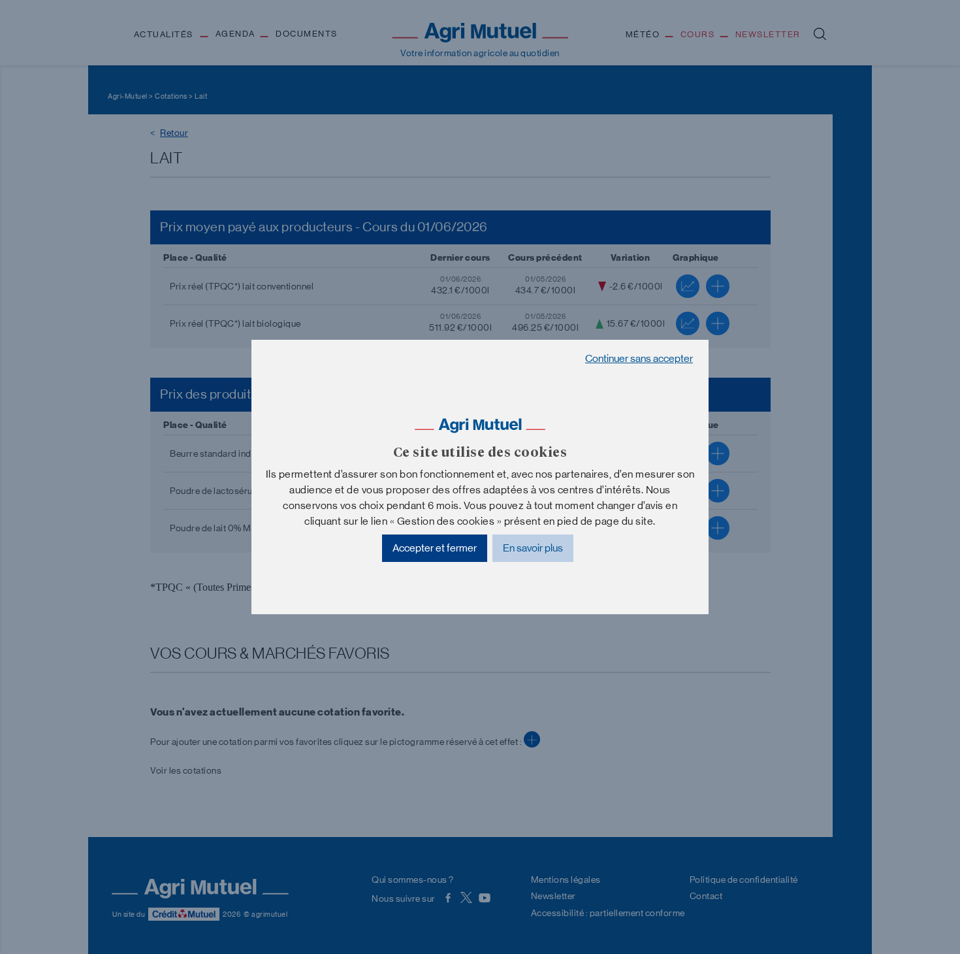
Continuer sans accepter (639, 358)
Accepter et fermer (434, 548)
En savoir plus (533, 548)
